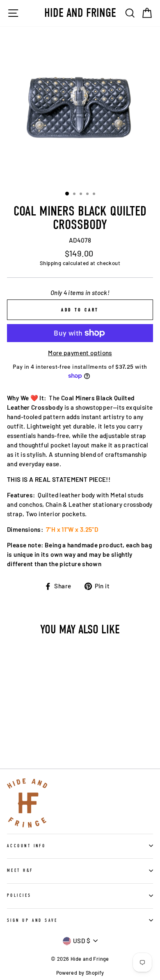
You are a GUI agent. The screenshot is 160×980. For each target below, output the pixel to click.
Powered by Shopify (80, 972)
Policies (19, 895)
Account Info (26, 845)
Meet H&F (20, 870)
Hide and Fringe (80, 13)
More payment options (80, 352)
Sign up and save (32, 920)
